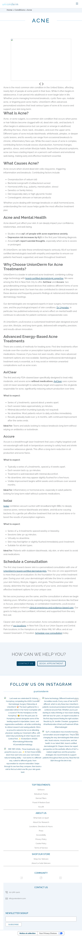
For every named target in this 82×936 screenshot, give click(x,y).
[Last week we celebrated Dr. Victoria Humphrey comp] (22, 721)
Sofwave (41, 790)
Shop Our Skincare (41, 859)
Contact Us (26, 663)
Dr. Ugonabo (63, 307)
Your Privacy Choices (48, 933)
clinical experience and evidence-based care (51, 607)
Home (9, 10)
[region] (41, 59)
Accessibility (41, 835)
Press (41, 831)
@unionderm (41, 691)
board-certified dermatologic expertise (44, 278)
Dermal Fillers (41, 798)
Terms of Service (41, 848)
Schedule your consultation (48, 633)
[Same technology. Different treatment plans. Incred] (60, 713)
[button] (39, 84)
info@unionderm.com (17, 898)
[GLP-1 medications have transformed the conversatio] (60, 746)
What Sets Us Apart (41, 818)
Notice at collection (28, 933)
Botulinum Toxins (41, 794)
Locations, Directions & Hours (41, 827)
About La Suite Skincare (41, 863)
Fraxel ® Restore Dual (41, 803)
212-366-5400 (14, 892)
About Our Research (41, 822)
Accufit (41, 807)
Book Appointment (51, 663)
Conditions (20, 10)
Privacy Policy (41, 839)
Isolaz (6, 506)
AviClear (58, 381)
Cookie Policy (41, 843)
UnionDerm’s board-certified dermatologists (25, 571)
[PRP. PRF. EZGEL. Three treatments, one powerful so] (22, 761)
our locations (19, 625)
